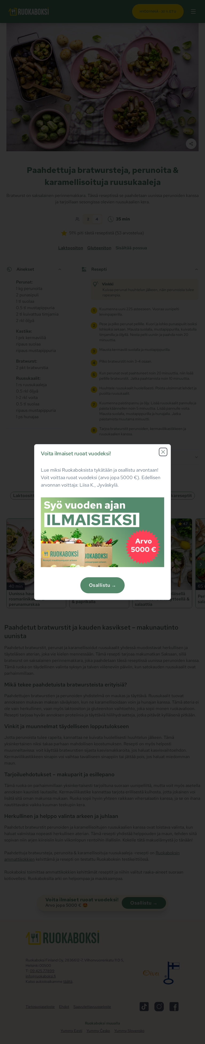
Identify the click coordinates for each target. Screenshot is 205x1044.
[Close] (163, 452)
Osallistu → (102, 585)
